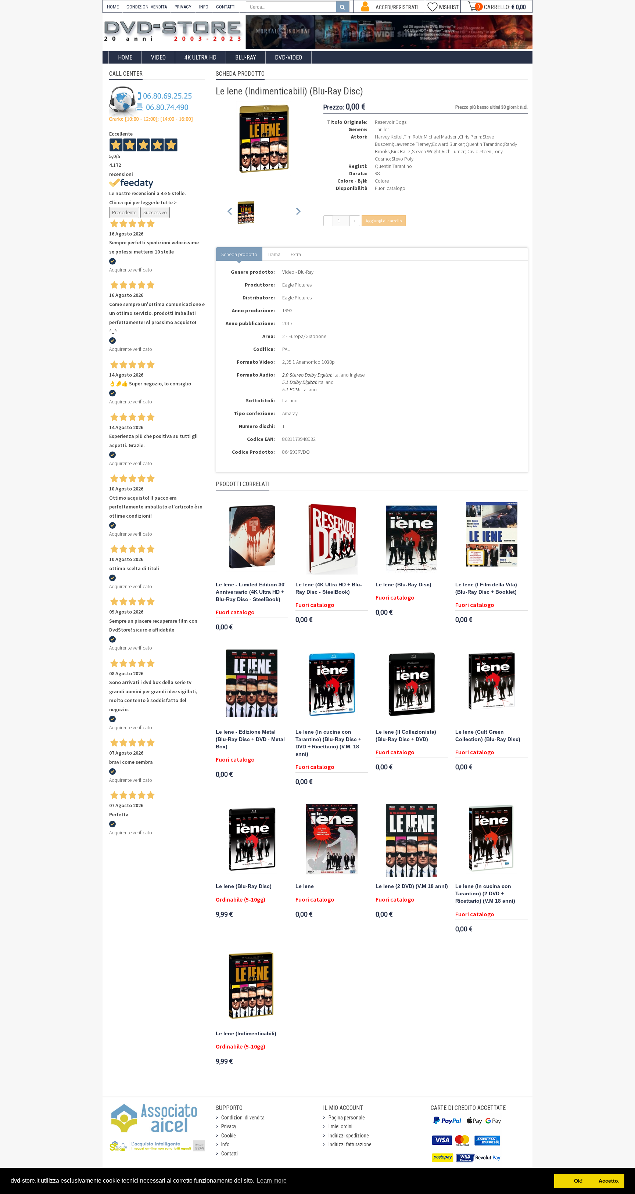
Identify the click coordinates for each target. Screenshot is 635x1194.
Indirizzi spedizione (349, 1136)
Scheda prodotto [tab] (239, 254)
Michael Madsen (441, 136)
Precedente (124, 212)
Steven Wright (426, 151)
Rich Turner (453, 151)
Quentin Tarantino (484, 144)
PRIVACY (183, 7)
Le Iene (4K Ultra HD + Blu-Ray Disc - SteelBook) (328, 588)
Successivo (155, 212)
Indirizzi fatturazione (350, 1144)
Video (158, 57)
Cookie (228, 1136)
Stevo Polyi (403, 158)
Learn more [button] (272, 1180)
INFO (203, 7)
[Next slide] (298, 212)
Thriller (382, 129)
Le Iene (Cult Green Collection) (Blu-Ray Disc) (487, 735)
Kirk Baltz (400, 151)
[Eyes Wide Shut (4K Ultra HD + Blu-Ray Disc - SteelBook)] (389, 32)
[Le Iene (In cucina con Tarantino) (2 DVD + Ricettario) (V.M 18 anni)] (491, 840)
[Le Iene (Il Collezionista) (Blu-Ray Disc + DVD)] (412, 686)
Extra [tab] (296, 254)
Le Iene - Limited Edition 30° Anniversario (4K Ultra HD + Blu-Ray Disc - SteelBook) (251, 592)
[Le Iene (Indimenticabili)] (252, 988)
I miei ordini (340, 1126)
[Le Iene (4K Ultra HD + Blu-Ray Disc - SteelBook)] (331, 539)
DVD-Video (288, 57)
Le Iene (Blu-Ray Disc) (403, 584)
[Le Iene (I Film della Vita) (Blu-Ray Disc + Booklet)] (491, 539)
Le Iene (304, 886)
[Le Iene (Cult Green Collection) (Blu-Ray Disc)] (491, 686)
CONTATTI (226, 7)
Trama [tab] (274, 254)
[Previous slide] (230, 212)
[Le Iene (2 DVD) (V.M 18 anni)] (412, 840)
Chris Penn (470, 136)
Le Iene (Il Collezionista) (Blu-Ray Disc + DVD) (406, 735)
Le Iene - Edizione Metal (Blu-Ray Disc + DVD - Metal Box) (250, 739)
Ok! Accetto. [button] (589, 1181)
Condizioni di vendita (243, 1118)
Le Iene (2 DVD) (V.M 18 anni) (412, 886)
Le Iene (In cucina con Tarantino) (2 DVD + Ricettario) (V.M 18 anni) (485, 894)
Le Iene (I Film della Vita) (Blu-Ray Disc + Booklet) (486, 588)
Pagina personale (347, 1118)
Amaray (290, 413)
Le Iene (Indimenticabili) (246, 1033)
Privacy (228, 1126)
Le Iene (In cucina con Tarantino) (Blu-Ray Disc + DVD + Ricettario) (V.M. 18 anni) (328, 743)
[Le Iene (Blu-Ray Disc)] (412, 539)
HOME (113, 7)
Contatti (229, 1154)
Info (225, 1144)
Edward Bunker (448, 144)
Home (125, 57)
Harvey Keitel (388, 136)
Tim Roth (413, 136)
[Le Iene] (331, 840)
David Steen (478, 151)
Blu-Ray (245, 57)
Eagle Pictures (297, 284)
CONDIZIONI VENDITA (146, 7)
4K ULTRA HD (200, 57)
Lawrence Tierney (412, 144)
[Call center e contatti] (151, 104)
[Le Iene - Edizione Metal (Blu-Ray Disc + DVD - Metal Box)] (252, 686)
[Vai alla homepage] (174, 30)
